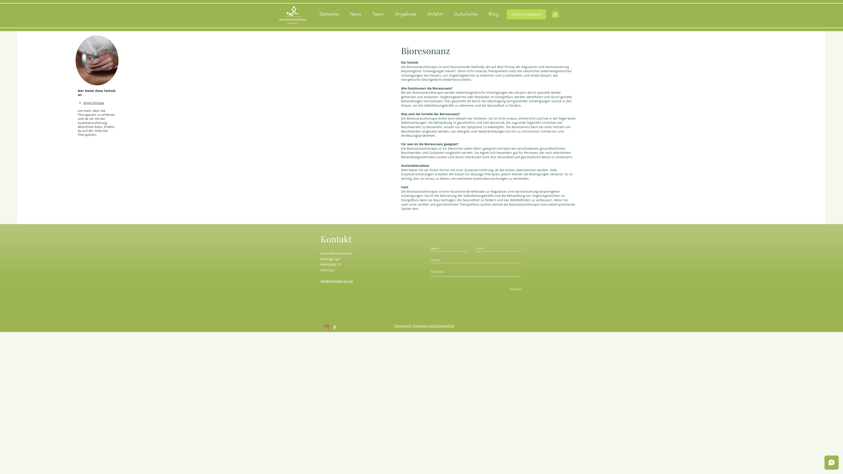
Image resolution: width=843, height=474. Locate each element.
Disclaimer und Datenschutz (433, 326)
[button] (555, 13)
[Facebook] (334, 327)
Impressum (402, 326)
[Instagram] (326, 327)
